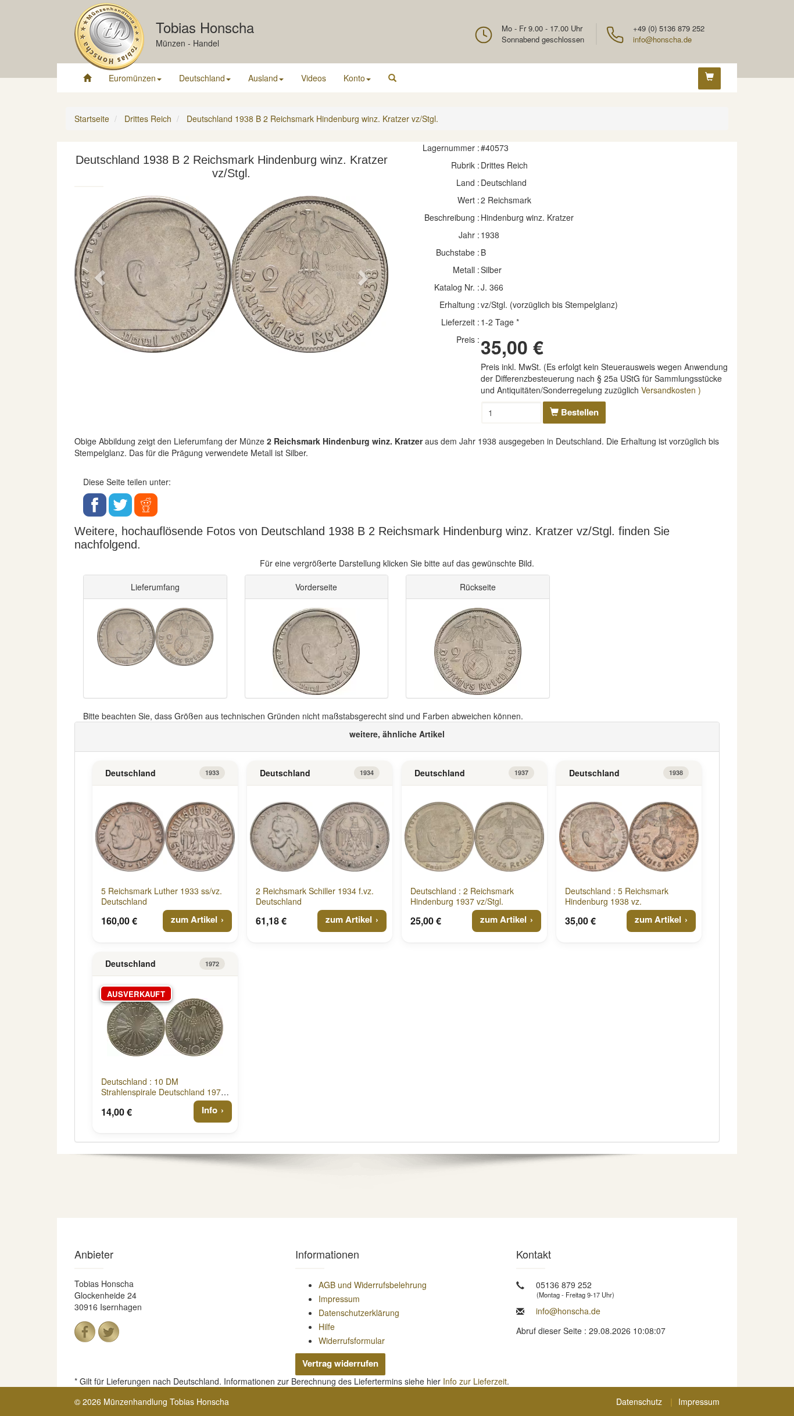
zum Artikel (194, 919)
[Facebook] (84, 1331)
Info (209, 1109)
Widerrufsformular (352, 1340)
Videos (313, 78)
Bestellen (579, 412)
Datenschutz (639, 1401)
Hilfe (327, 1326)
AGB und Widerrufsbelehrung (373, 1284)
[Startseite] (87, 77)
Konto (354, 78)
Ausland (263, 78)
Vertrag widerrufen (340, 1363)
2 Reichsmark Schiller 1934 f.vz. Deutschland (315, 896)
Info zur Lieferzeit (475, 1381)
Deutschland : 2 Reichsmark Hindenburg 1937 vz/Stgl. (462, 896)
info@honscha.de (662, 39)
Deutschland (202, 78)
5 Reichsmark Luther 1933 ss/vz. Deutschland (161, 896)
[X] (108, 1331)
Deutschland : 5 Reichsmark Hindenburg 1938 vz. (616, 896)
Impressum (339, 1298)
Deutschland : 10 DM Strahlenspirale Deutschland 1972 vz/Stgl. (163, 1092)
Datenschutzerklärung (359, 1312)
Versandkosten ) (671, 390)
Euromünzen (132, 78)
